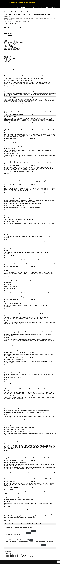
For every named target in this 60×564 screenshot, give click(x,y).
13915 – (11, 40)
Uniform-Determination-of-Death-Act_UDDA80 (14, 555)
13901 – (8, 33)
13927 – (11, 51)
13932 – (7, 55)
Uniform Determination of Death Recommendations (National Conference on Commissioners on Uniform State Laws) (23, 544)
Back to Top (32, 69)
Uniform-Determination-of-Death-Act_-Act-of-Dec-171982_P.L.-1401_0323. (20, 556)
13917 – (13, 42)
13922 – (11, 47)
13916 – (12, 41)
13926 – (11, 50)
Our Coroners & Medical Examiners (23, 7)
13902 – (8, 35)
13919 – (11, 44)
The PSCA (12, 7)
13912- (12, 37)
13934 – (9, 58)
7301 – (11, 56)
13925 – (12, 49)
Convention (40, 7)
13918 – (10, 43)
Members (46, 7)
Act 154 (10, 16)
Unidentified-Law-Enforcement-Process (13, 554)
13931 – (13, 54)
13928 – (6, 52)
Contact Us (53, 7)
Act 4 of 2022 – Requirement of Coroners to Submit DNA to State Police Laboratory (18, 530)
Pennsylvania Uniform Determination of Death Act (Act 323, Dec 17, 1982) (17, 539)
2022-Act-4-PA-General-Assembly (12, 553)
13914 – (12, 39)
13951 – (9, 60)
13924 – (12, 48)
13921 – (8, 46)
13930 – (11, 53)
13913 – (11, 38)
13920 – (8, 45)
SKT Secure (40, 562)
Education (33, 7)
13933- (8, 57)
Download (33, 530)
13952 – (7, 61)
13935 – (7, 59)
